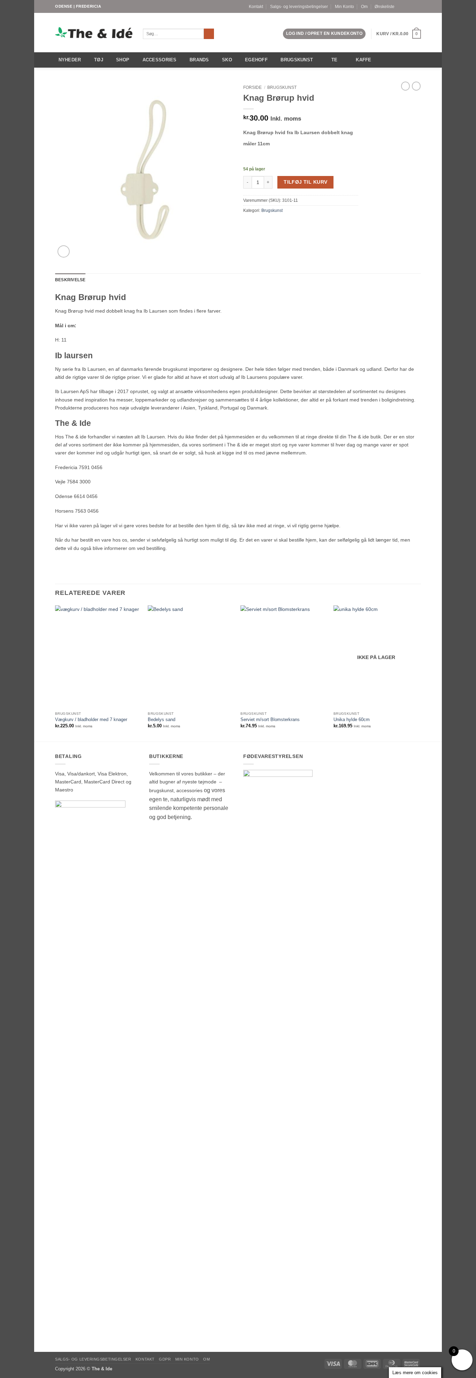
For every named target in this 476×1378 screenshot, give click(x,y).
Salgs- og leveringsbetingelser (299, 7)
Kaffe (363, 59)
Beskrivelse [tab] (70, 280)
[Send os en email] (418, 6)
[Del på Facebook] (247, 224)
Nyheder (70, 59)
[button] (324, 34)
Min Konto (344, 7)
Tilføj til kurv (305, 182)
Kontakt (256, 7)
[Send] (209, 34)
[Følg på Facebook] (406, 6)
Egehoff (256, 59)
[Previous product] (416, 86)
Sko (227, 59)
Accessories (160, 59)
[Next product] (405, 86)
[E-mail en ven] (255, 224)
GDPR (165, 1359)
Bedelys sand (161, 719)
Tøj (98, 59)
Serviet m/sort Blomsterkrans (270, 719)
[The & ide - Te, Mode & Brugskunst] (93, 33)
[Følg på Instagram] (412, 6)
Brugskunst (297, 59)
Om (364, 7)
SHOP (122, 59)
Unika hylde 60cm (351, 719)
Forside (252, 87)
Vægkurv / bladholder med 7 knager (91, 719)
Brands (199, 59)
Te (334, 59)
